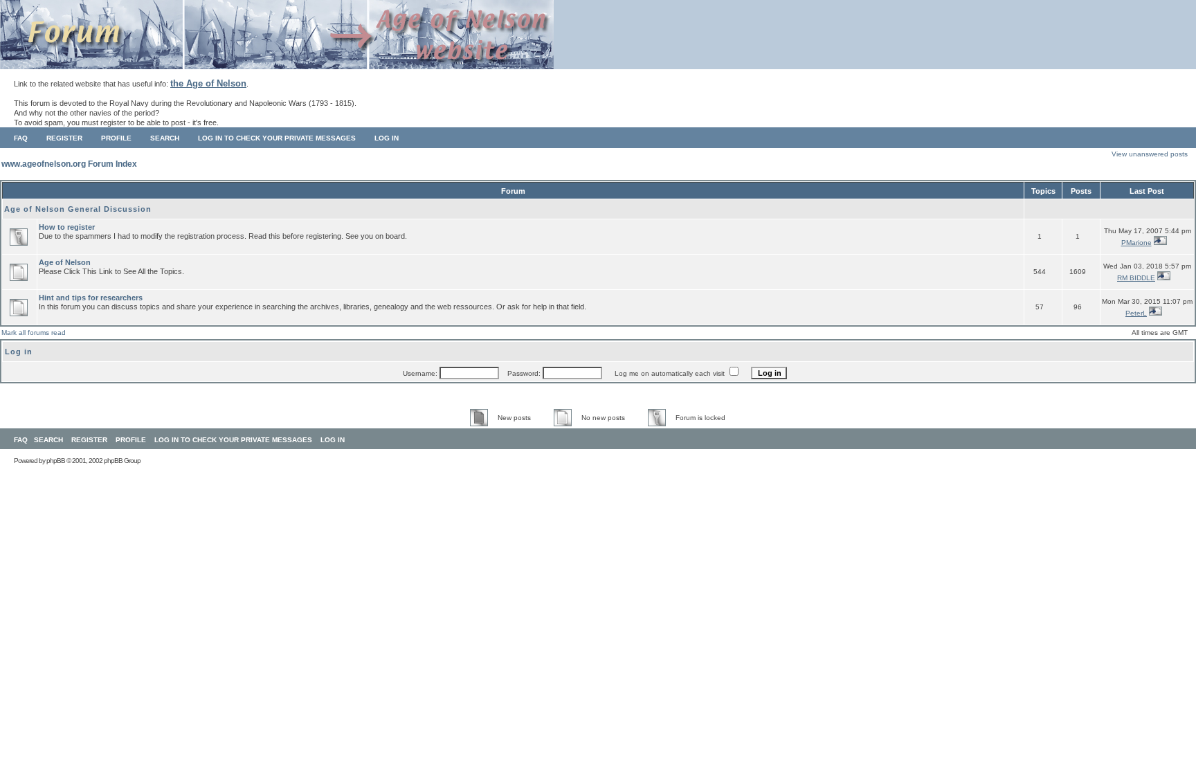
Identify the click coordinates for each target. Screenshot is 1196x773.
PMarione (1136, 242)
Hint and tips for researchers (91, 297)
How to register (67, 227)
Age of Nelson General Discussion (78, 209)
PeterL (1136, 313)
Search (164, 138)
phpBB (55, 460)
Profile (116, 138)
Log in (386, 138)
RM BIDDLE (1136, 278)
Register (64, 138)
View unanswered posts (1150, 154)
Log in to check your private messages (277, 138)
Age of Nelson (65, 262)
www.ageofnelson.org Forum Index (69, 164)
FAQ (21, 138)
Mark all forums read (33, 332)
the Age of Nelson (208, 83)
